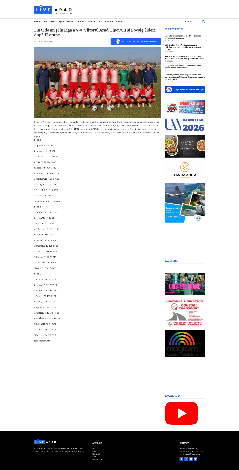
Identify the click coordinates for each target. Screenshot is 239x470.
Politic (53, 22)
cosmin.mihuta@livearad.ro (191, 451)
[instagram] (186, 459)
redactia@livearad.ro (188, 448)
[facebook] (181, 459)
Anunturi (109, 22)
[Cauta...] (203, 22)
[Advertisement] (141, 9)
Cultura (80, 22)
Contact (120, 22)
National (96, 454)
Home (37, 22)
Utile (100, 22)
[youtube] (191, 459)
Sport (61, 22)
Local (45, 22)
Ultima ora (97, 459)
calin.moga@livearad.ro (189, 454)
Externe (70, 22)
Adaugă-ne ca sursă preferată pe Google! (139, 41)
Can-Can (91, 22)
